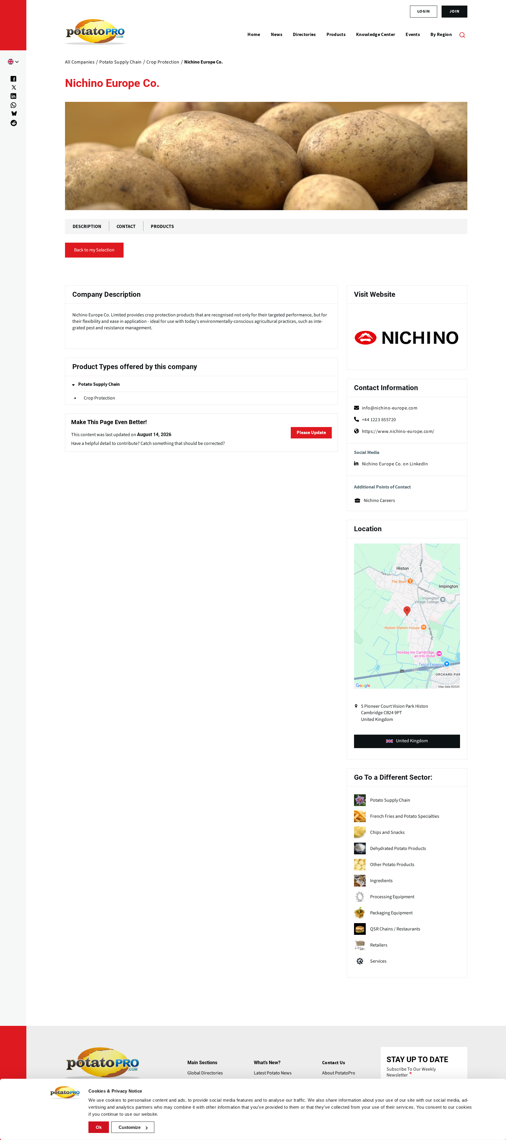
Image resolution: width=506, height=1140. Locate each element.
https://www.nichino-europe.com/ (398, 431)
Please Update (311, 432)
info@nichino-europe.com (389, 408)
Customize (130, 1127)
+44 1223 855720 (379, 420)
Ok (99, 1127)
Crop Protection (99, 398)
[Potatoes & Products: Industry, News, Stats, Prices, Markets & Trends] (95, 34)
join (454, 11)
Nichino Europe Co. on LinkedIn (395, 464)
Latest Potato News (273, 1073)
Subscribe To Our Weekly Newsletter (411, 1072)
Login (423, 11)
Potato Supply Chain (99, 384)
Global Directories (205, 1073)
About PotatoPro (338, 1073)
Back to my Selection (94, 250)
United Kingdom (412, 741)
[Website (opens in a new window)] (407, 338)
